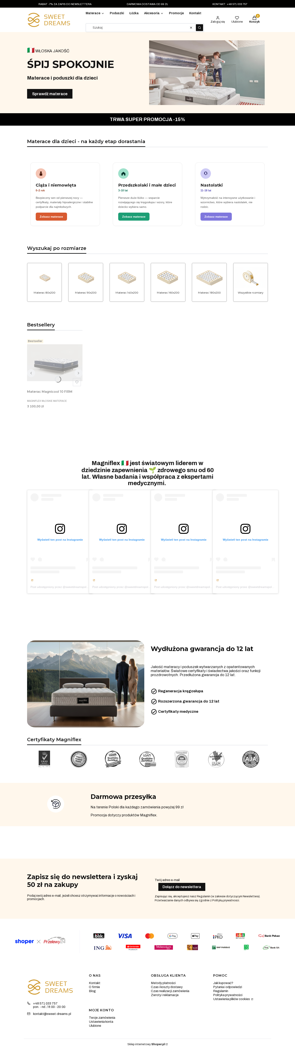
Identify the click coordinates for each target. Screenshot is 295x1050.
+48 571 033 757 (45, 1003)
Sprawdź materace (49, 94)
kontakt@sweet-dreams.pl (52, 1014)
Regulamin (220, 991)
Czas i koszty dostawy (167, 987)
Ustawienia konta (101, 1021)
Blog (92, 991)
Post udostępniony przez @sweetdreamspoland (61, 587)
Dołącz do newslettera (182, 887)
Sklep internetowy (146, 1044)
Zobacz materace (51, 216)
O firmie (94, 987)
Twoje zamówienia (102, 1017)
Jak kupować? (223, 983)
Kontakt (94, 983)
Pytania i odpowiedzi (227, 987)
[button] (199, 27)
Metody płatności (163, 983)
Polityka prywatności (227, 995)
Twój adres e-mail (167, 880)
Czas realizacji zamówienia (170, 991)
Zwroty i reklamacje (165, 995)
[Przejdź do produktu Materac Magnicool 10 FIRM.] (54, 363)
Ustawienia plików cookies (231, 999)
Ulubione (95, 1025)
